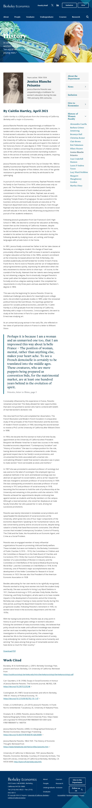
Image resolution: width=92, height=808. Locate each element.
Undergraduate (46, 17)
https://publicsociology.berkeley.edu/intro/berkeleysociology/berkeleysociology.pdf (38, 674)
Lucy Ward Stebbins (79, 172)
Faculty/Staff (43, 5)
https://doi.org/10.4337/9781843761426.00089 (22, 734)
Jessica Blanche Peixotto (77, 154)
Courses (62, 17)
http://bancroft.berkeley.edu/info (28, 761)
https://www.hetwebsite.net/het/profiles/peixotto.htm (25, 747)
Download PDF (9, 651)
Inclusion (69, 5)
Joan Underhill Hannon (76, 160)
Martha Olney (76, 185)
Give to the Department (77, 781)
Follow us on (76, 789)
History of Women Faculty (73, 116)
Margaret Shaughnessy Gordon (76, 178)
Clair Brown (75, 141)
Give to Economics (73, 104)
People (17, 17)
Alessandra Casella (78, 124)
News (70, 86)
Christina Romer (77, 137)
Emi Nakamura (76, 145)
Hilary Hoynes (76, 148)
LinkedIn (58, 5)
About (6, 17)
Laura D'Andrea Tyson (77, 167)
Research (76, 17)
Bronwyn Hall (76, 134)
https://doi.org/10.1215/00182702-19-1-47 (20, 698)
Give (83, 5)
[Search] (87, 17)
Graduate (30, 17)
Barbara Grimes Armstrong (77, 129)
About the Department (74, 77)
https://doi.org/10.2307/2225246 (16, 686)
